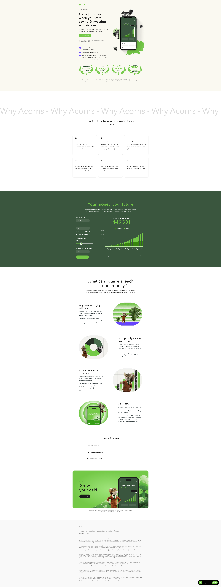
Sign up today (85, 496)
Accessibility (99, 580)
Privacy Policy (105, 580)
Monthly (89, 232)
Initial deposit (81, 217)
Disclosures (94, 580)
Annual (80, 232)
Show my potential (82, 257)
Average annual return (84, 248)
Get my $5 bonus (85, 35)
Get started (215, 582)
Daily (87, 234)
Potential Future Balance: (122, 218)
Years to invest (81, 238)
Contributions (81, 225)
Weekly (80, 234)
